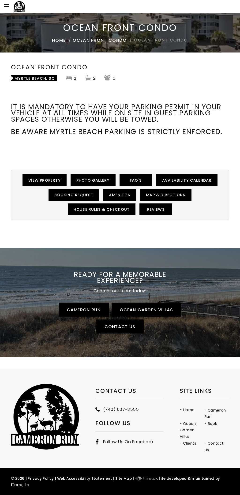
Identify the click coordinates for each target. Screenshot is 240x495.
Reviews (156, 209)
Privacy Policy (41, 478)
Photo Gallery (93, 180)
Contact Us (120, 327)
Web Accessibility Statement (84, 478)
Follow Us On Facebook (128, 442)
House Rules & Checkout (102, 209)
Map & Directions (165, 195)
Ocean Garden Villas (146, 310)
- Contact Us (214, 447)
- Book (210, 423)
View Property (44, 180)
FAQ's (136, 180)
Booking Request (73, 195)
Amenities (119, 195)
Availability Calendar (187, 180)
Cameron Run (84, 310)
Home (59, 40)
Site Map (123, 478)
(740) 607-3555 (121, 409)
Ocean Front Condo (100, 40)
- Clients (188, 443)
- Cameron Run (215, 414)
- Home (187, 409)
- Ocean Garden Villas (188, 430)
